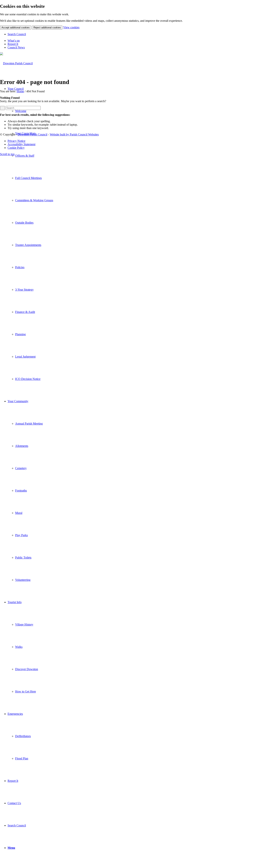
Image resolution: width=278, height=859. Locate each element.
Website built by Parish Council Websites (74, 134)
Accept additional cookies (16, 27)
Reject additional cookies (47, 27)
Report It (13, 44)
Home (20, 91)
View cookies (71, 27)
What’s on (14, 40)
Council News (16, 47)
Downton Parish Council (32, 134)
